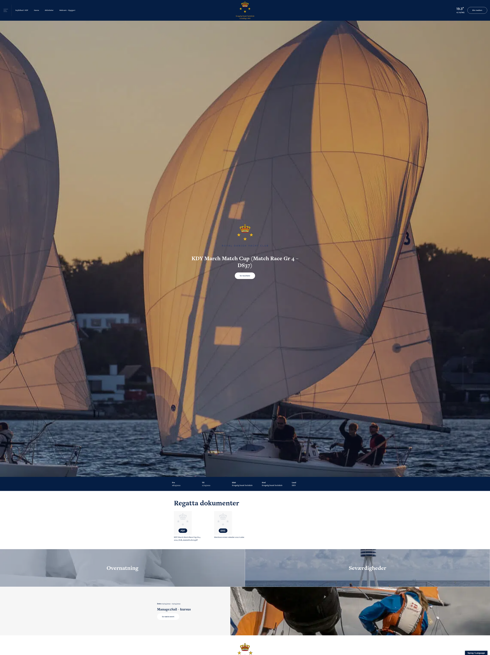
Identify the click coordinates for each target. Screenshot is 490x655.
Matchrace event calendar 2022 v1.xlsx (229, 537)
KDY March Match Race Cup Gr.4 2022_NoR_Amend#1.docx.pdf (187, 538)
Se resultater (245, 276)
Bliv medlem (477, 10)
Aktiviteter (49, 10)
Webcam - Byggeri (67, 10)
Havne (36, 10)
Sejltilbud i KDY (21, 10)
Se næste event (168, 617)
